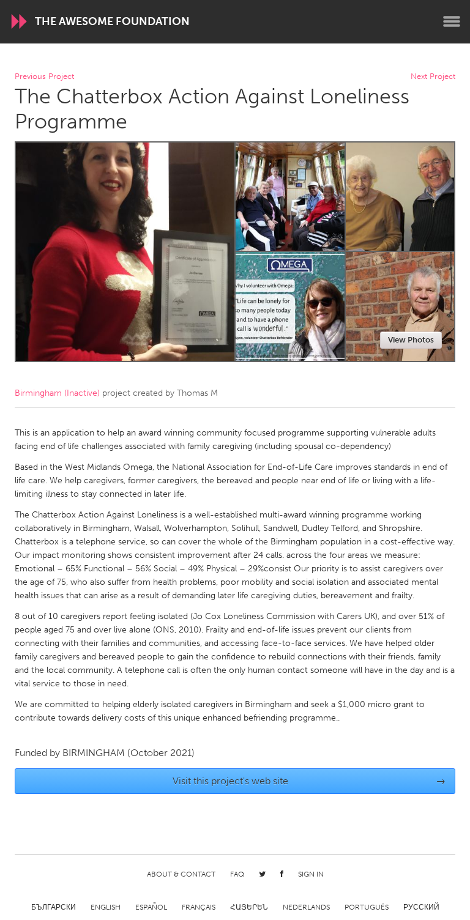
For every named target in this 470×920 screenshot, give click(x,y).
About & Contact (181, 874)
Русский (421, 907)
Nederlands (306, 907)
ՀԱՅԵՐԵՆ (249, 907)
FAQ (237, 874)
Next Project (433, 77)
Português (367, 907)
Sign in (311, 874)
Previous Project (44, 77)
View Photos (411, 339)
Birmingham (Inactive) (57, 393)
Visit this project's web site (309, 781)
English (106, 907)
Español (151, 907)
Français (198, 907)
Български (53, 907)
